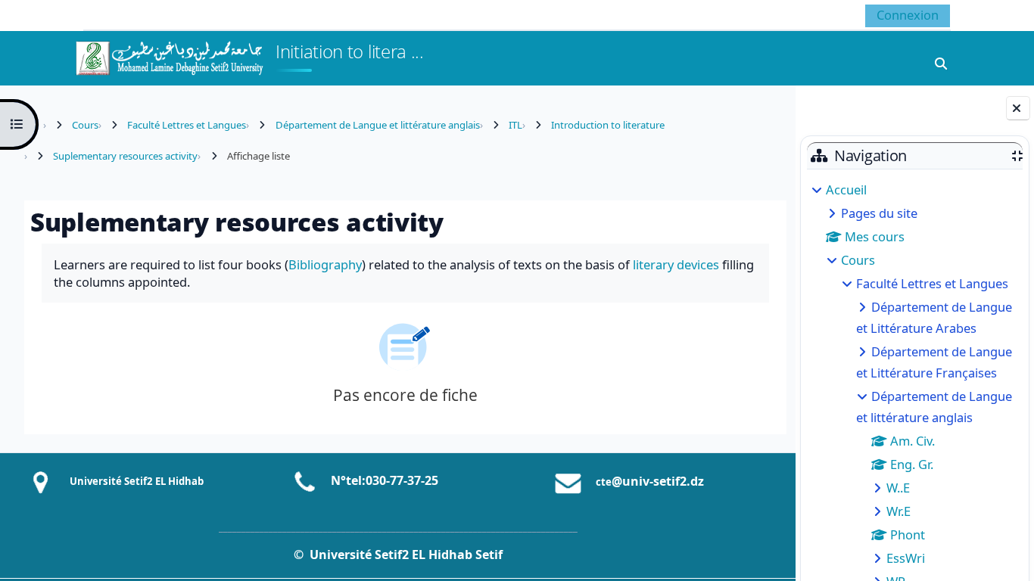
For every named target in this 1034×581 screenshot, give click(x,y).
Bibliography (325, 264)
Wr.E (898, 511)
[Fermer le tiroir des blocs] (1018, 108)
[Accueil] (168, 56)
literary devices (676, 264)
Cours (858, 260)
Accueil (846, 189)
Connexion (908, 14)
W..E (898, 487)
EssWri (905, 558)
